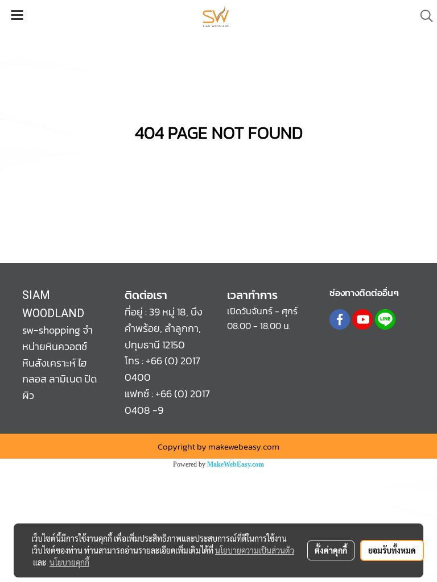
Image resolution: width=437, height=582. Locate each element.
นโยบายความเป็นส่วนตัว (254, 550)
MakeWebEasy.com (235, 464)
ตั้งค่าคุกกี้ (331, 550)
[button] (422, 16)
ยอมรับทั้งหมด (392, 550)
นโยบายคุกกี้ (69, 562)
